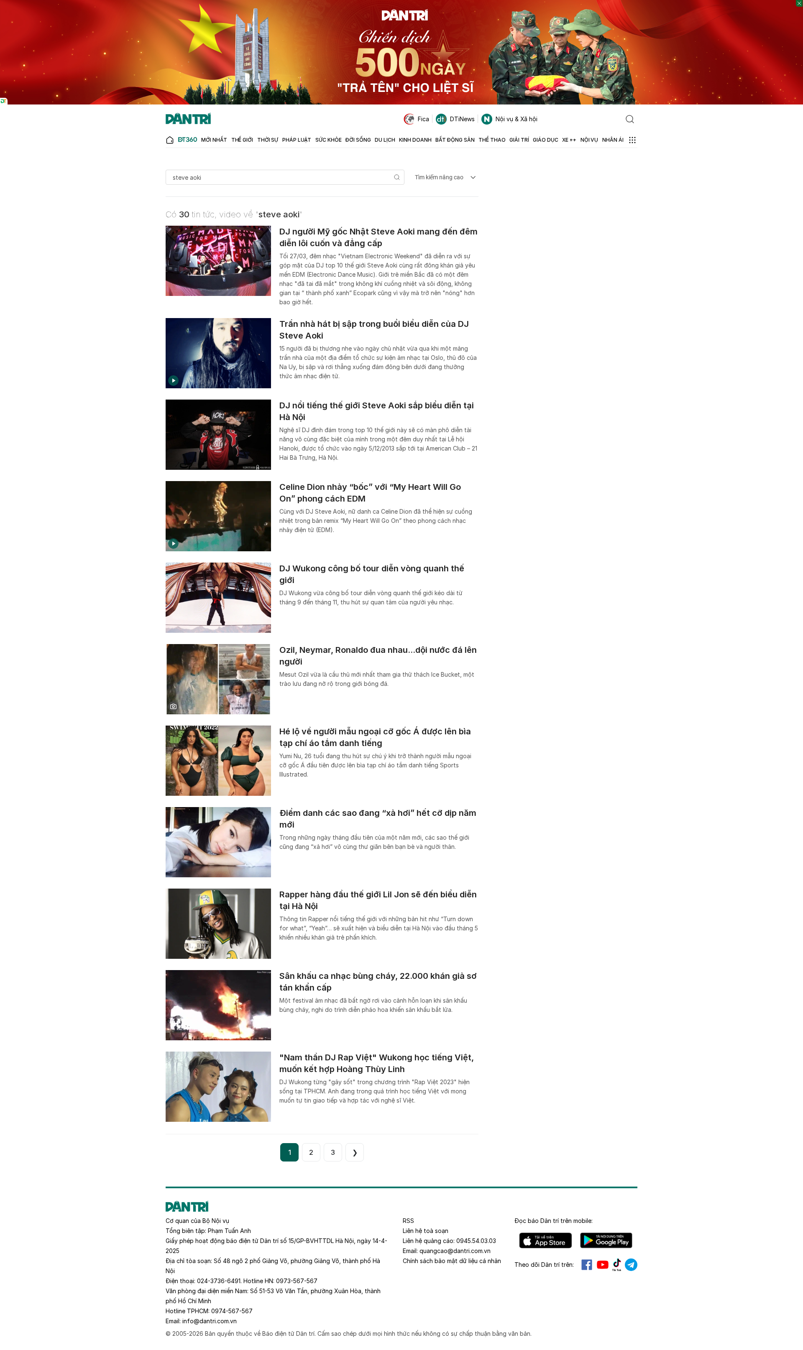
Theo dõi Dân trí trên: (544, 1264)
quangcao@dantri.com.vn (455, 1250)
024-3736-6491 (218, 1280)
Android (606, 1240)
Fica (423, 118)
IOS (545, 1240)
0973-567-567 (296, 1280)
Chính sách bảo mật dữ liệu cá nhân (452, 1260)
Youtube (602, 1264)
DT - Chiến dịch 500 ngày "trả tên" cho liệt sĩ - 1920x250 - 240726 (402, 4)
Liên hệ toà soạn (425, 1230)
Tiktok (616, 1264)
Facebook (587, 1264)
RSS (408, 1220)
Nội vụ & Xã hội (516, 118)
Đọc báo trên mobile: (553, 1220)
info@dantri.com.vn (209, 1321)
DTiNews (462, 118)
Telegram (631, 1264)
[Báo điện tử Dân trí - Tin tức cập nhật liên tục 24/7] (188, 119)
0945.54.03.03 (476, 1240)
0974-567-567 (232, 1310)
